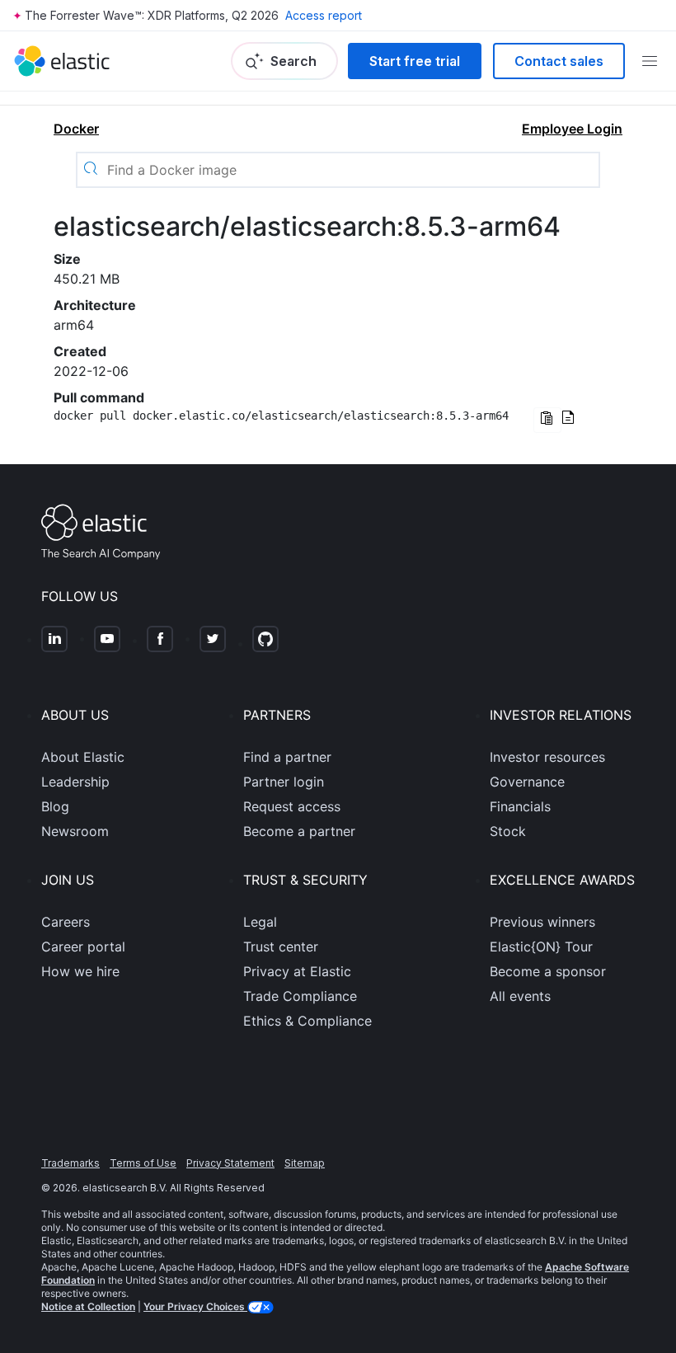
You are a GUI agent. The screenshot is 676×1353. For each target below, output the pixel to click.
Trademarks (70, 1163)
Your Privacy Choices (195, 1306)
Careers (65, 922)
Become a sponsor (548, 971)
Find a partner (287, 757)
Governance (527, 781)
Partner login (283, 781)
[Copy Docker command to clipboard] (547, 420)
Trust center (280, 946)
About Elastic (82, 757)
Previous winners (542, 922)
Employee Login (572, 128)
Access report (323, 15)
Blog (55, 806)
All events (520, 996)
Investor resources (547, 757)
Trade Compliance (300, 996)
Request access (291, 806)
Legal (260, 922)
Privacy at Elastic (297, 971)
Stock (508, 831)
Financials (520, 806)
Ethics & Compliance (307, 1020)
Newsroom (75, 831)
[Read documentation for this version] (568, 419)
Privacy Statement (230, 1163)
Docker (76, 128)
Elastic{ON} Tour (541, 946)
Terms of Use (143, 1163)
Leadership (75, 781)
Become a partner (299, 831)
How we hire (80, 971)
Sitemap (304, 1163)
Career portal (83, 946)
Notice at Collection (88, 1306)
